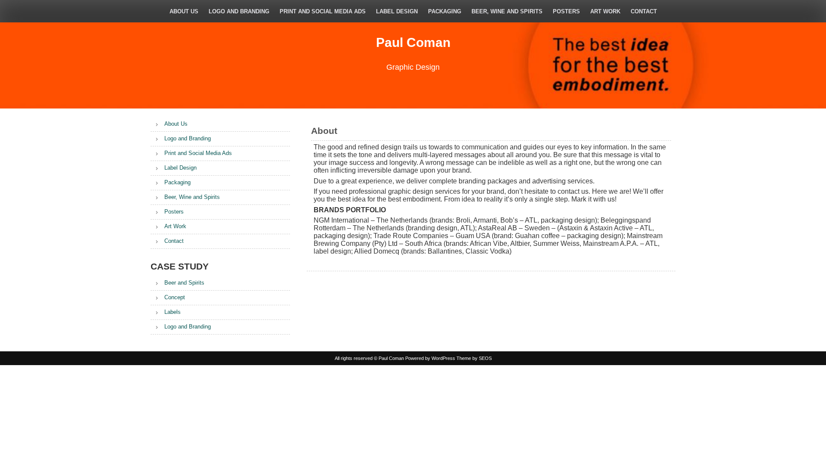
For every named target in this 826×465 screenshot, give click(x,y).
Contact (644, 11)
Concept (174, 297)
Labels (172, 312)
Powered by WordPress (430, 358)
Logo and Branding (239, 11)
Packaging (444, 11)
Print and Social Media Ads (323, 11)
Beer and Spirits (184, 282)
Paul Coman (413, 42)
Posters (566, 11)
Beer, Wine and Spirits (507, 11)
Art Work (605, 11)
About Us (184, 11)
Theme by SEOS (474, 358)
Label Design (397, 11)
